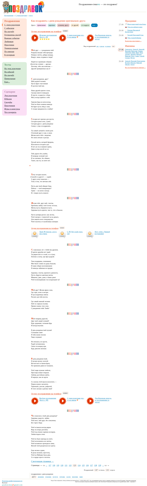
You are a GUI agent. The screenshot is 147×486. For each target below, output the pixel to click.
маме (81, 477)
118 (53, 465)
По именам (9, 51)
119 (58, 465)
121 (66, 465)
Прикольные (9, 78)
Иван (137, 52)
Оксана (127, 64)
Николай (127, 56)
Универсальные (11, 48)
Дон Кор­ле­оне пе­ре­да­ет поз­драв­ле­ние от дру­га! (103, 37)
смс (97, 46)
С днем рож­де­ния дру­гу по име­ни (75, 36)
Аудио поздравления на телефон (46, 31)
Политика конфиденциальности (12, 481)
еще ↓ (94, 25)
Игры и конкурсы (12, 109)
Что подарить (10, 112)
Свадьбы (8, 102)
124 (79, 465)
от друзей (75, 25)
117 (50, 465)
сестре (68, 477)
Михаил (138, 54)
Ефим (133, 52)
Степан (127, 58)
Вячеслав (134, 51)
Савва (137, 56)
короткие (52, 25)
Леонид (127, 54)
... (46, 465)
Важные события (11, 38)
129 (99, 465)
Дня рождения (10, 95)
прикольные (41, 25)
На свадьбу (9, 31)
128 (95, 465)
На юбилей (9, 72)
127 (91, 465)
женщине (41, 477)
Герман (140, 51)
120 (62, 465)
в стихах (108, 46)
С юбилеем (9, 28)
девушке (62, 477)
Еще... (7, 82)
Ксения (127, 63)
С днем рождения (12, 25)
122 (70, 465)
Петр (132, 56)
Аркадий (141, 49)
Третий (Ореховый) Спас (135, 35)
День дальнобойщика (134, 38)
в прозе (102, 46)
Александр (128, 49)
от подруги (85, 25)
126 (87, 465)
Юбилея (8, 99)
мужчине (48, 477)
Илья (141, 52)
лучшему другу (63, 25)
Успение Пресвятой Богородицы (132, 31)
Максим (133, 63)
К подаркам (9, 55)
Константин (141, 61)
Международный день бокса (136, 24)
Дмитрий (128, 52)
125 (83, 465)
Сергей (142, 56)
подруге (55, 477)
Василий (128, 51)
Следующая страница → (42, 461)
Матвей (133, 54)
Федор (132, 58)
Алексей (135, 49)
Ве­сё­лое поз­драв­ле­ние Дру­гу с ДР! (47, 399)
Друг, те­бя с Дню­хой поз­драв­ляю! (102, 233)
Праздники (9, 45)
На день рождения (12, 68)
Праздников (9, 105)
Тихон (132, 64)
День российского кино (134, 27)
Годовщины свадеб (12, 35)
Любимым (8, 41)
